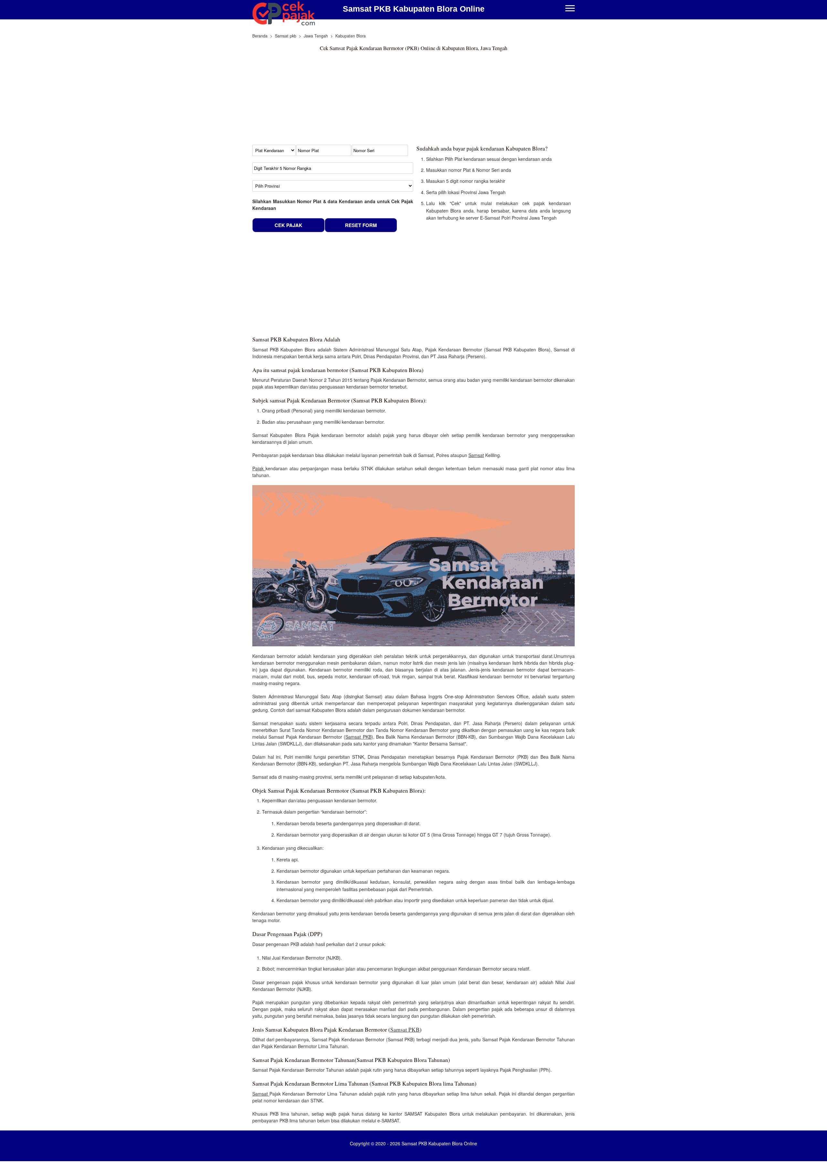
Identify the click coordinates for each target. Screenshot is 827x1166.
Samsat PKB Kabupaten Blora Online (414, 8)
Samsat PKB (358, 737)
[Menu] (570, 9)
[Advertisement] (413, 99)
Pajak (259, 468)
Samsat (476, 455)
